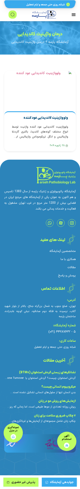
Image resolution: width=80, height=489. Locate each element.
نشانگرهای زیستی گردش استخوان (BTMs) (47, 372)
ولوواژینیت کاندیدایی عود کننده (45, 117)
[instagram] (72, 223)
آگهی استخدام (66, 438)
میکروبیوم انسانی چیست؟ (58, 387)
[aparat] (61, 223)
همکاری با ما (68, 259)
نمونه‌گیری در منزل (13, 429)
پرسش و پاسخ (67, 275)
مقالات (71, 267)
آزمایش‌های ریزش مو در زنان (57, 401)
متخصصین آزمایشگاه (62, 251)
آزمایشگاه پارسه (58, 42)
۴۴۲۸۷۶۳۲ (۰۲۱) (59, 331)
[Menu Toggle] (73, 14)
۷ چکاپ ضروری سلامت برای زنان (55, 416)
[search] (13, 14)
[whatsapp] (50, 223)
